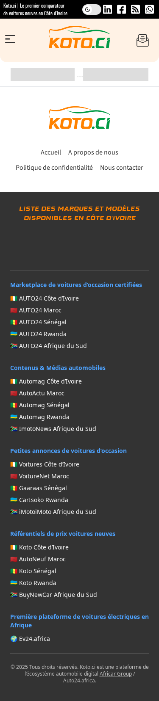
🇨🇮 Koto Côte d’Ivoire (39, 547)
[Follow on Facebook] (121, 9)
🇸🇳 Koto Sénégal (33, 571)
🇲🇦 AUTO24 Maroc (35, 310)
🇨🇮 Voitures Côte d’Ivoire (44, 464)
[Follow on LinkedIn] (107, 9)
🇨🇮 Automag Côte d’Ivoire (46, 381)
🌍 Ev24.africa (30, 639)
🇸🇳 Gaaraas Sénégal (38, 488)
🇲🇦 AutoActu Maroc (37, 393)
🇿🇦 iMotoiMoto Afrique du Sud (53, 512)
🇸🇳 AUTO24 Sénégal (38, 322)
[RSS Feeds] (135, 9)
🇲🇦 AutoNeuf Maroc (38, 559)
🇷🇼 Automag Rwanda (40, 417)
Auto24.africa (79, 680)
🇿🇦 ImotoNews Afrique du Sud (53, 429)
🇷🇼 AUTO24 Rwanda (38, 334)
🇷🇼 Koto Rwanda (33, 583)
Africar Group (116, 673)
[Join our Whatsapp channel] (149, 9)
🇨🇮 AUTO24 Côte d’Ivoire (44, 298)
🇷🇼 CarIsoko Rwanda (39, 500)
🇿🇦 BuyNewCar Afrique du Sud (53, 595)
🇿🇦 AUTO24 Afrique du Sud (48, 346)
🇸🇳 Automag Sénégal (40, 405)
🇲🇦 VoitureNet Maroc (39, 476)
